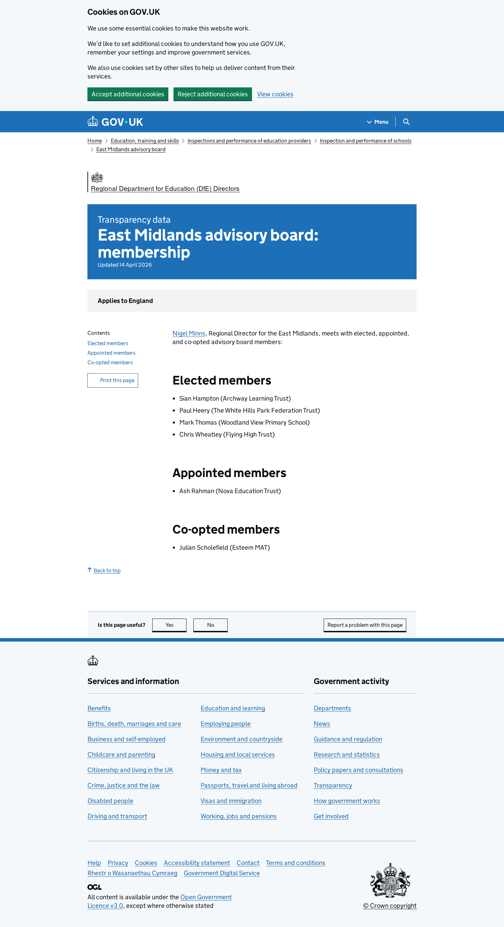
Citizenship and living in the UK (130, 770)
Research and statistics (347, 754)
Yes (176, 625)
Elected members (107, 343)
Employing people (226, 724)
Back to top (107, 570)
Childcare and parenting (121, 754)
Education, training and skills (145, 140)
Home (94, 140)
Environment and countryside (242, 739)
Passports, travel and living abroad (249, 785)
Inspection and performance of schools (365, 140)
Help (94, 863)
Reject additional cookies (213, 94)
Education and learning (233, 708)
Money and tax (221, 770)
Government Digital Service (222, 873)
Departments (332, 708)
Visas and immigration (231, 801)
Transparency (333, 785)
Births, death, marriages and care (134, 724)
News (322, 724)
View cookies (275, 94)
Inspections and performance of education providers (249, 140)
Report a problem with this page (365, 625)
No (217, 625)
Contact (248, 863)
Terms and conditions (295, 863)
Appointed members (111, 353)
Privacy (118, 863)
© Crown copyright (390, 906)
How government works (347, 801)
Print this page (117, 380)
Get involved (331, 816)
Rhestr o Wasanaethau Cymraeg (132, 873)
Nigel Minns (188, 333)
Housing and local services (238, 754)
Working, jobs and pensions (239, 816)
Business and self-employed (126, 739)
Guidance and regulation (348, 739)
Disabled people (110, 801)
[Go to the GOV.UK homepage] (115, 121)
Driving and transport (117, 816)
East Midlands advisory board (131, 149)
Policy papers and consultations (358, 770)
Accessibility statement (197, 863)
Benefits (99, 708)
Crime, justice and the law (123, 785)
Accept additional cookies (128, 94)
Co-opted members (110, 362)
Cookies (146, 863)
